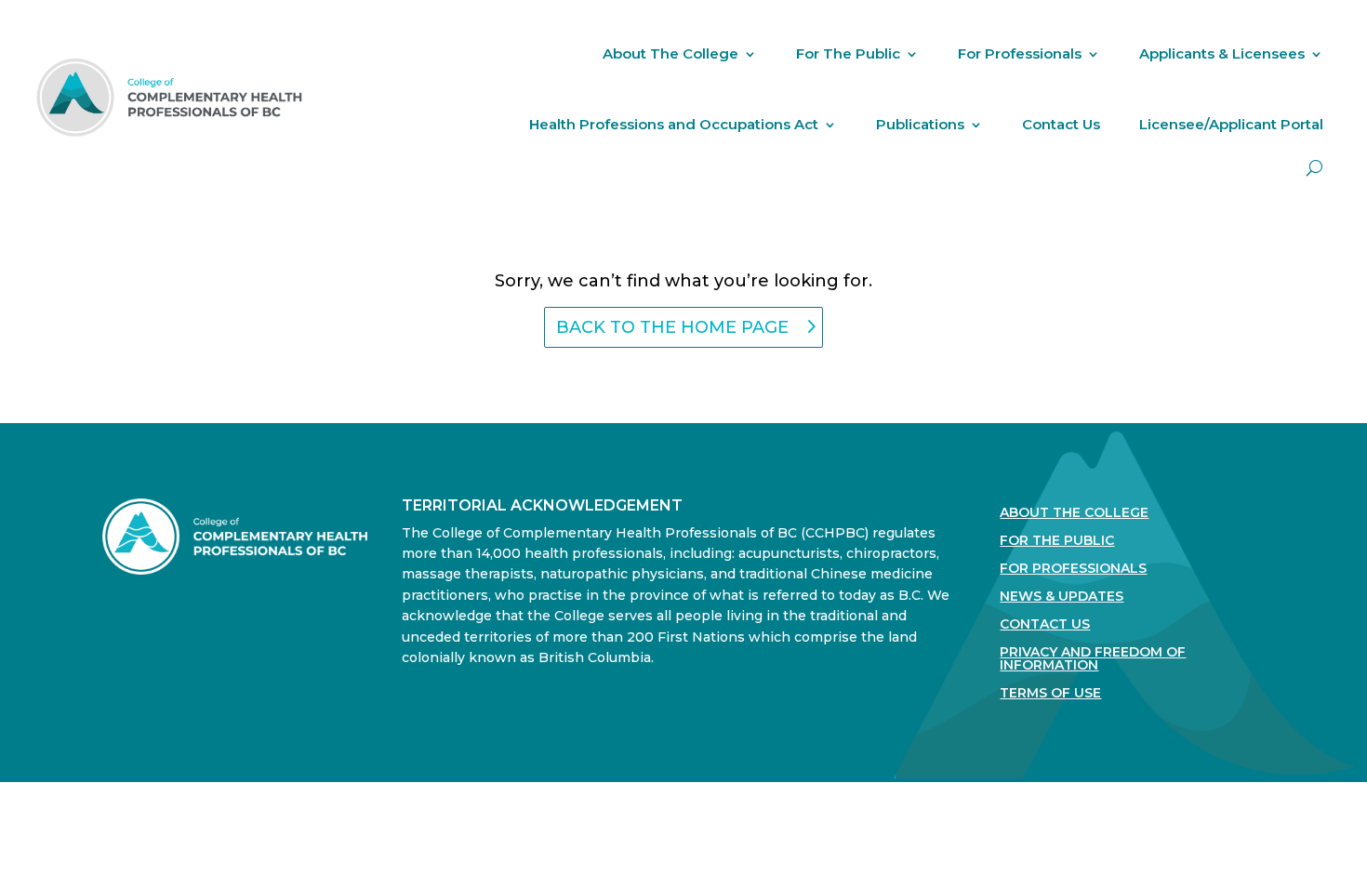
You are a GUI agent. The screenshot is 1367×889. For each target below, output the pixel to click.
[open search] (1314, 168)
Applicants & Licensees (1222, 53)
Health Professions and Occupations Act (673, 124)
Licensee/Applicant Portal (1231, 124)
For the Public (1057, 541)
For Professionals (1020, 53)
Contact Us (1061, 124)
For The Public (848, 53)
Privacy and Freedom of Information (1093, 659)
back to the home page (672, 327)
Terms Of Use (1050, 693)
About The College (670, 53)
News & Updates (1061, 597)
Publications (920, 124)
